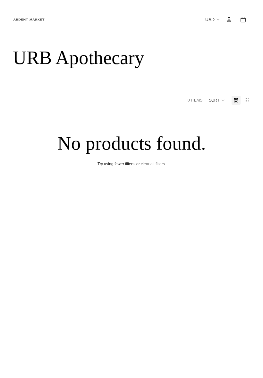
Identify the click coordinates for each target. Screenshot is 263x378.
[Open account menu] (229, 19)
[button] (217, 100)
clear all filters (153, 164)
